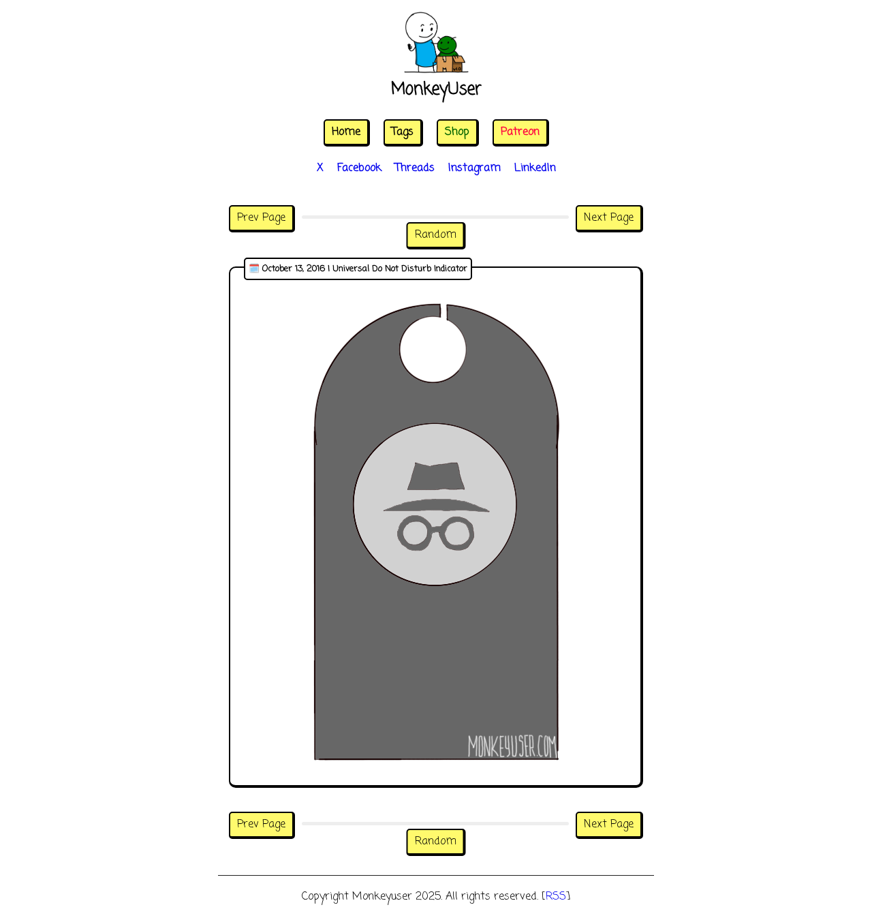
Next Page (609, 218)
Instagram (474, 168)
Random (435, 235)
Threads (415, 168)
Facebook (359, 168)
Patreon (520, 132)
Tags (403, 132)
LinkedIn (535, 168)
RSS (556, 897)
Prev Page (261, 218)
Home (346, 132)
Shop (457, 132)
